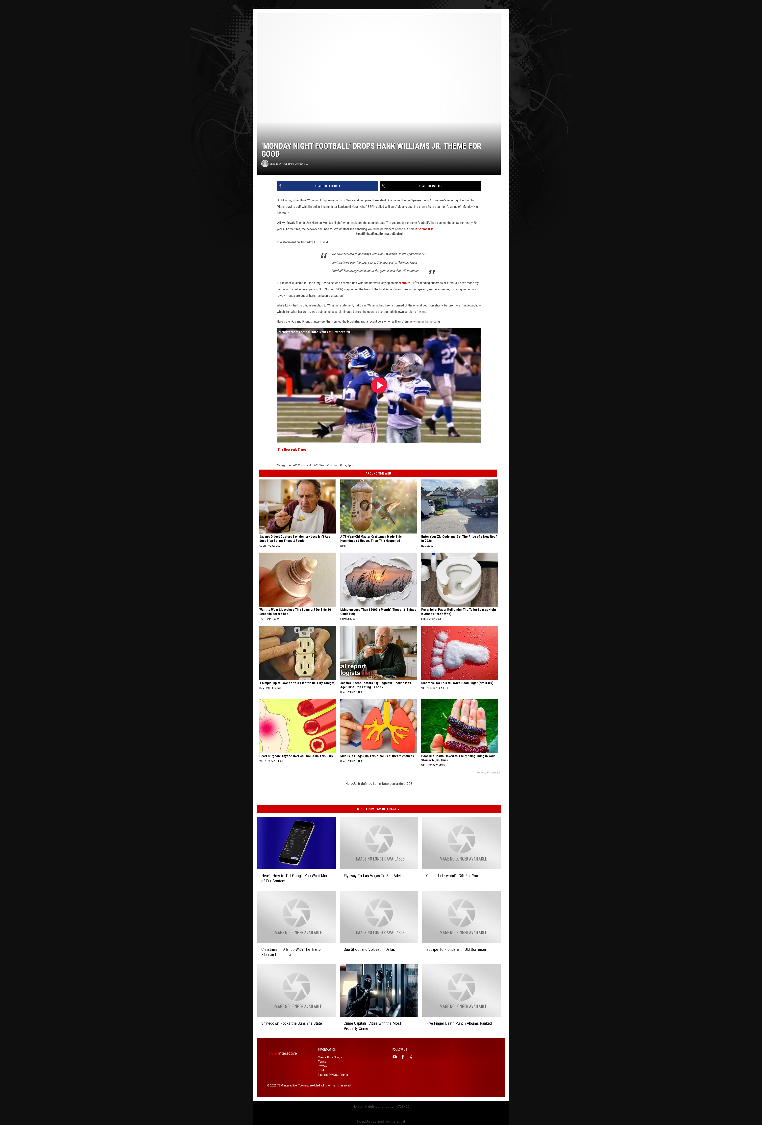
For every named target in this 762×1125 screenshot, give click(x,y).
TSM (321, 1070)
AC (295, 465)
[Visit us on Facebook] (404, 1056)
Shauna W (275, 163)
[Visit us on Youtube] (396, 1056)
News (322, 465)
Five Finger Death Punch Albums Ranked (459, 1023)
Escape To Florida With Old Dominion (456, 949)
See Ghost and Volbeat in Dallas (369, 949)
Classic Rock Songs (330, 1057)
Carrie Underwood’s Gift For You (452, 875)
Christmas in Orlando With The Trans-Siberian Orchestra (291, 952)
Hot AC (313, 465)
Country (303, 465)
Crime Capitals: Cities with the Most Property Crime (372, 1026)
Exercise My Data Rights (333, 1074)
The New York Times (292, 449)
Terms (322, 1061)
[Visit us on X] (412, 1056)
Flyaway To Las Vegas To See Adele (373, 875)
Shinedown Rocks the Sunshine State (291, 1023)
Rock (343, 465)
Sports (351, 465)
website (404, 283)
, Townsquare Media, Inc (312, 1085)
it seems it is (424, 229)
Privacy (322, 1066)
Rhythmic (333, 465)
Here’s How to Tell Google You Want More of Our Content (295, 878)
